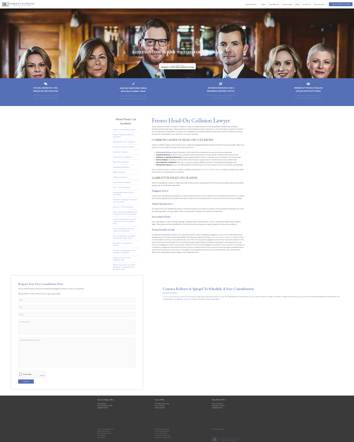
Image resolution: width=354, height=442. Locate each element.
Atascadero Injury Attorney (162, 429)
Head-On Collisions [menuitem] (120, 152)
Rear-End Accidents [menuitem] (121, 162)
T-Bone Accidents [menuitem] (120, 177)
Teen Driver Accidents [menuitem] (122, 182)
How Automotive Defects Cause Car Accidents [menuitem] (123, 230)
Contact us (187, 299)
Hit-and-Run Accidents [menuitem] (122, 157)
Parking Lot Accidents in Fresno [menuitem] (123, 244)
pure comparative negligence (221, 237)
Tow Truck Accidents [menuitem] (121, 187)
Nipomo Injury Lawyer (218, 429)
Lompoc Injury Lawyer (161, 433)
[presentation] (32, 374)
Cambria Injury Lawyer (103, 431)
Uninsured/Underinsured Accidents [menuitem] (123, 194)
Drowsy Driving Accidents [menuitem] (123, 147)
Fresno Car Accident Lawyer (162, 435)
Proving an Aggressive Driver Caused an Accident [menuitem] (125, 252)
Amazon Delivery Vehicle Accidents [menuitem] (123, 136)
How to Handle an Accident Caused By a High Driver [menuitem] (124, 237)
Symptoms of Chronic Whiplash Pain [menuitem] (121, 259)
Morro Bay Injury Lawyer (104, 433)
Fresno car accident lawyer (210, 169)
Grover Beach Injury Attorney (105, 429)
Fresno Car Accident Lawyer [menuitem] (124, 130)
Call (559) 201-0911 (160, 408)
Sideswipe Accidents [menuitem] (121, 167)
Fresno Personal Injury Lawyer (163, 437)
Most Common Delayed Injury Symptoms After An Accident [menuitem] (125, 213)
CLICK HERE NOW (177, 66)
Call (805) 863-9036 (217, 408)
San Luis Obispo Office (105, 399)
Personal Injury (101, 435)
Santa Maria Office (218, 399)
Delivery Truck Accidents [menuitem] (123, 207)
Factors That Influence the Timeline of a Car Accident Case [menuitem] (124, 221)
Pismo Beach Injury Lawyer (162, 431)
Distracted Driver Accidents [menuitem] (124, 142)
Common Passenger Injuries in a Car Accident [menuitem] (125, 201)
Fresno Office (159, 399)
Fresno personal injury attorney (175, 297)
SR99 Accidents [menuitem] (119, 172)
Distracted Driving (163, 152)
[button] (341, 4)
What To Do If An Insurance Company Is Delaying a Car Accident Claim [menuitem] (124, 267)
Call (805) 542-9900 (102, 408)
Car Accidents (101, 437)
